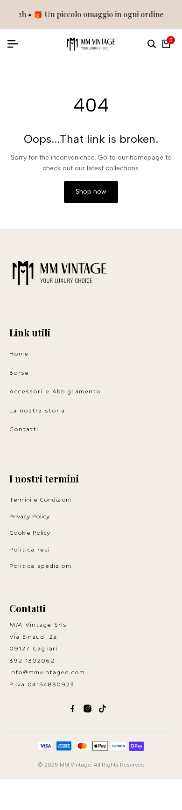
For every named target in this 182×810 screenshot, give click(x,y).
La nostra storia (37, 410)
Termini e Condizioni (40, 499)
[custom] (72, 708)
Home (18, 353)
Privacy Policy (29, 516)
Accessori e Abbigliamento (55, 391)
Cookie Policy (29, 532)
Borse (19, 372)
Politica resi (32, 549)
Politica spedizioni (40, 565)
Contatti (23, 429)
